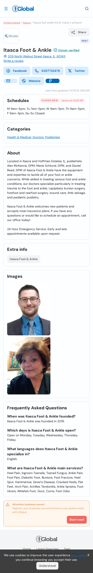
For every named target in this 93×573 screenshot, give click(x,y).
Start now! (76, 519)
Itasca (26, 22)
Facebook (20, 71)
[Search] (87, 8)
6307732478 (51, 71)
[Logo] (23, 8)
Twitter (80, 71)
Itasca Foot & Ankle (24, 259)
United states (11, 22)
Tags (67, 549)
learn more (78, 555)
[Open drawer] (6, 8)
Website (34, 81)
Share (82, 32)
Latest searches (47, 549)
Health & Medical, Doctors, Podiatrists (33, 137)
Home (27, 549)
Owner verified (68, 50)
